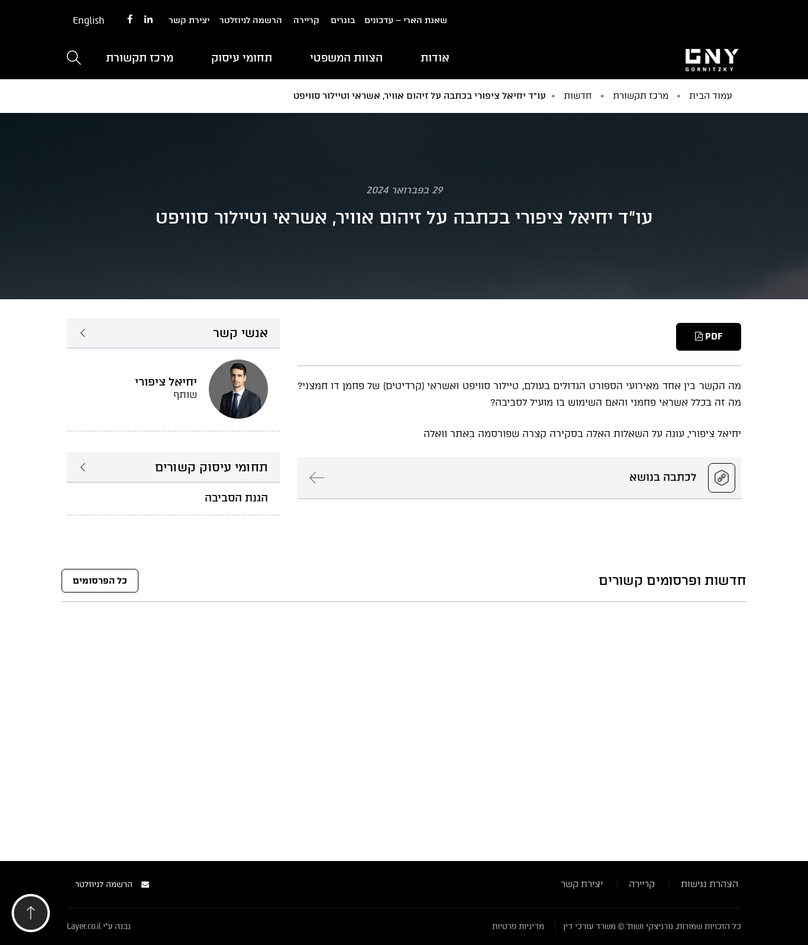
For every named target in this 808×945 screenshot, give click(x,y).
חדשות (578, 95)
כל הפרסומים (100, 580)
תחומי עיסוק (241, 57)
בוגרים (343, 20)
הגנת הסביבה (236, 497)
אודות (435, 57)
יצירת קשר (189, 20)
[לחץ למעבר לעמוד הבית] (634, 58)
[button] (31, 916)
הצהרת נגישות (709, 884)
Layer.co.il (84, 926)
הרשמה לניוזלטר (250, 20)
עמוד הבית (710, 95)
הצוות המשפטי (346, 57)
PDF (712, 336)
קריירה (306, 20)
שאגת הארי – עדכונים (405, 20)
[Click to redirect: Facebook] (129, 19)
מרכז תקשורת (139, 57)
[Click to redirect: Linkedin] (148, 19)
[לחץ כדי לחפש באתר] (74, 58)
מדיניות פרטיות (518, 926)
